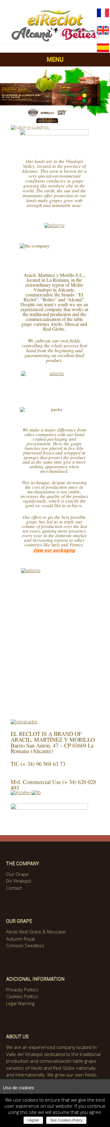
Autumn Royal (20, 939)
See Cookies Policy (66, 1120)
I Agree (33, 1120)
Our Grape (17, 874)
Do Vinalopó (18, 881)
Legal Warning (20, 1003)
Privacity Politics (22, 989)
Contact (14, 888)
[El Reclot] (55, 41)
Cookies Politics (22, 996)
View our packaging (54, 550)
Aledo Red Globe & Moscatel (36, 932)
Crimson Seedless (25, 945)
